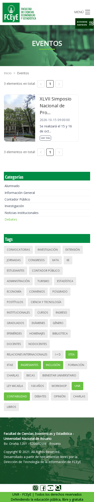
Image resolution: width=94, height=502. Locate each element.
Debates (11, 219)
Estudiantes (15, 271)
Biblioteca (60, 333)
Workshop (59, 386)
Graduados (15, 323)
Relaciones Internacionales (27, 354)
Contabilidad (17, 396)
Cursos (42, 312)
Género (58, 323)
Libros (11, 407)
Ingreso (61, 312)
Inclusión (53, 365)
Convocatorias (18, 250)
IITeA (71, 354)
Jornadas (14, 260)
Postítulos (15, 302)
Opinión (59, 396)
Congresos (36, 260)
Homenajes (37, 333)
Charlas (13, 375)
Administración (18, 281)
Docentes (14, 344)
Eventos (23, 73)
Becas (30, 375)
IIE (68, 260)
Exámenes (38, 323)
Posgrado (60, 291)
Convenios (37, 291)
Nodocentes (38, 344)
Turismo (43, 281)
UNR (77, 386)
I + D (58, 354)
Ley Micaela (15, 386)
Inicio (8, 73)
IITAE (10, 365)
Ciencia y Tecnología (46, 302)
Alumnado (12, 186)
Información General (20, 193)
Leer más (45, 137)
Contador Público (17, 199)
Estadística (65, 281)
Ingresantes (29, 365)
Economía (14, 291)
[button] (84, 23)
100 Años (37, 386)
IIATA (55, 260)
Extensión (72, 250)
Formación (76, 365)
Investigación (14, 206)
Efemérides (14, 333)
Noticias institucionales (22, 213)
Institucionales (18, 312)
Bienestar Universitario (59, 375)
